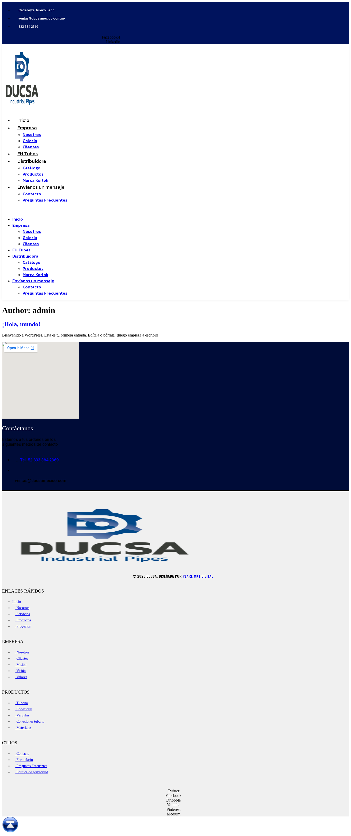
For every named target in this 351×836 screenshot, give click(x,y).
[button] (125, 209)
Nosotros (32, 134)
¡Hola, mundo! (21, 324)
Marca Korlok (35, 274)
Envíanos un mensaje (40, 187)
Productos (33, 174)
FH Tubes (21, 250)
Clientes (31, 244)
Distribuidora (31, 161)
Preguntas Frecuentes (45, 200)
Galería (30, 141)
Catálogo (31, 168)
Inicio (17, 219)
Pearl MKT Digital (198, 576)
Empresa (27, 127)
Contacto (32, 194)
